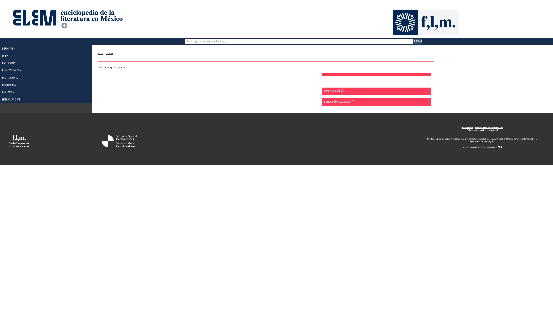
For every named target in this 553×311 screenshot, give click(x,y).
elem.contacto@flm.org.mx (482, 141)
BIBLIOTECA (8, 92)
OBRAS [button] (6, 56)
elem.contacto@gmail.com (525, 139)
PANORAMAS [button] (9, 63)
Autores (109, 54)
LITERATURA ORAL (11, 99)
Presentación (467, 128)
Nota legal (493, 130)
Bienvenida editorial (484, 128)
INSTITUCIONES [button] (10, 78)
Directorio (498, 128)
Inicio (100, 54)
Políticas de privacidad (477, 130)
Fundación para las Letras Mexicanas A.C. (446, 139)
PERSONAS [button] (8, 48)
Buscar (418, 41)
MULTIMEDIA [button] (9, 85)
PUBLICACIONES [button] (10, 70)
